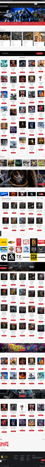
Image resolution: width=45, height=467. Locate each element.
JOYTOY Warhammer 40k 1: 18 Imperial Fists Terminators (40, 146)
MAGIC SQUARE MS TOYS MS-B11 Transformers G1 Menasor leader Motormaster (13, 85)
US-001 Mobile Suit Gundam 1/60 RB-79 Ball (22, 68)
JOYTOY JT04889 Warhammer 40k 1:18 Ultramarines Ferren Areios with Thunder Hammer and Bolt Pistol (22, 226)
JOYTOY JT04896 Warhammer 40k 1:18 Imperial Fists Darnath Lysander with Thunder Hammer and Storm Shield (14, 226)
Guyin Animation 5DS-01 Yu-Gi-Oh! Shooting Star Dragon (4, 68)
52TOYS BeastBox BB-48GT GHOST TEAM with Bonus (40, 130)
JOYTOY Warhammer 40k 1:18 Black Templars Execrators (31, 225)
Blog (31, 6)
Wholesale (35, 6)
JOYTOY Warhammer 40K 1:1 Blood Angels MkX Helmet (4, 297)
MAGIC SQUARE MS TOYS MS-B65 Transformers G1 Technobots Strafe (31, 412)
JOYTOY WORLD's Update (4, 449)
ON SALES (42, 198)
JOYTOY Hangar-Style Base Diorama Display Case (4, 282)
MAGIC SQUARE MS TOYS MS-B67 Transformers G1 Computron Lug (4, 412)
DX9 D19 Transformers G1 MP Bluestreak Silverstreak (40, 83)
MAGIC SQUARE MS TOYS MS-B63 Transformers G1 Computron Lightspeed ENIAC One (40, 114)
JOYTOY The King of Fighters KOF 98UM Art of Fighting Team (31, 332)
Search (27, 457)
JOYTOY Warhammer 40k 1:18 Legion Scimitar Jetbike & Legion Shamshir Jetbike (31, 210)
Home (12, 6)
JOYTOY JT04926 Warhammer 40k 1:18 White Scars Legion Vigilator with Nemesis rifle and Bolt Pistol (40, 282)
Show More (2, 45)
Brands (15, 6)
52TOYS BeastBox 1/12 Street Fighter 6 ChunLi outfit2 (31, 68)
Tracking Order (28, 459)
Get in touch (39, 53)
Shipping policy (22, 457)
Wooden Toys (36, 43)
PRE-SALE (29, 6)
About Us (15, 457)
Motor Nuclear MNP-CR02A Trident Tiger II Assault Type (13, 102)
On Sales (26, 6)
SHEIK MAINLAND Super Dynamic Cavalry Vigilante (4, 84)
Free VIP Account (5, 53)
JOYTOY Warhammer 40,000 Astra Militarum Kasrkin (22, 210)
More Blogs (43, 439)
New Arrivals (21, 6)
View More (22, 234)
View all (43, 156)
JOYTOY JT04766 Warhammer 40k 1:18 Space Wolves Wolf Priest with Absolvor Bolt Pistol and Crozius (39, 226)
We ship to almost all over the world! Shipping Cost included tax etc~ (6, 0)
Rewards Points (22, 460)
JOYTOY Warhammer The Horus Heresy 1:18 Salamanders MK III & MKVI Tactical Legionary (4, 331)
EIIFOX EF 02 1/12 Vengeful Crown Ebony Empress (22, 130)
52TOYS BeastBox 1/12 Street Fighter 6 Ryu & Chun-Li (4, 99)
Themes (18, 6)
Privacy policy (22, 459)
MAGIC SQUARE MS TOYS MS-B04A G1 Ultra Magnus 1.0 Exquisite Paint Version (13, 428)
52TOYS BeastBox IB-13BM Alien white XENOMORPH (31, 84)
